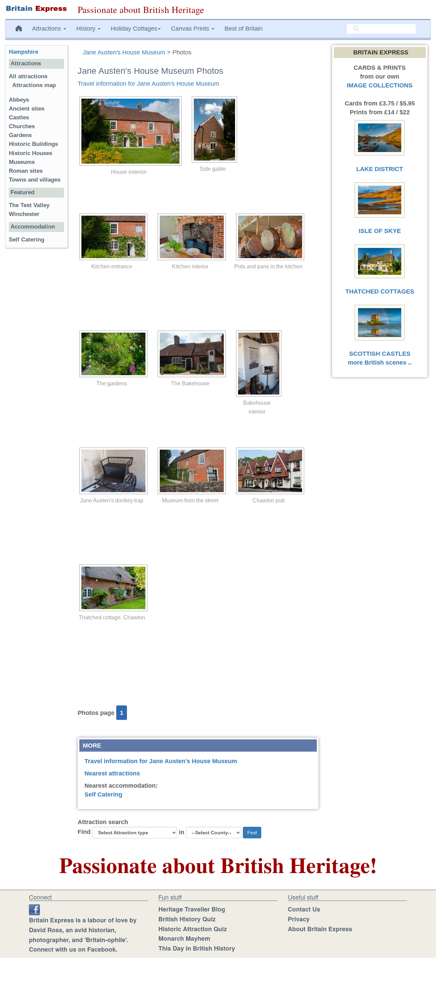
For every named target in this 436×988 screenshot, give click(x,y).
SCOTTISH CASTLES (379, 353)
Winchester (24, 214)
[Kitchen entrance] (112, 237)
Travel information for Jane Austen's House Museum (148, 83)
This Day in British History (196, 948)
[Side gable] (212, 130)
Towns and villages (34, 180)
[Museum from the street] (190, 471)
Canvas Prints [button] (191, 28)
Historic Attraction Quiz (192, 928)
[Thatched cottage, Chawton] (112, 588)
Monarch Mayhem (184, 938)
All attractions (28, 76)
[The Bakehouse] (190, 354)
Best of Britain (243, 28)
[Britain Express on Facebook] (34, 909)
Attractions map (34, 85)
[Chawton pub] (268, 471)
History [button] (86, 28)
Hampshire (23, 52)
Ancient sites (26, 108)
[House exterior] (129, 131)
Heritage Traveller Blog (191, 909)
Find (84, 831)
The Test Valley (29, 205)
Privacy (299, 919)
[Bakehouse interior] (257, 364)
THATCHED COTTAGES (379, 291)
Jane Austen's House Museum (124, 52)
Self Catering (103, 794)
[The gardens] (112, 354)
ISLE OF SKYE (380, 231)
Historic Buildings (33, 144)
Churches (22, 126)
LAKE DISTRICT (379, 169)
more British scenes (377, 362)
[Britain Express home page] (36, 9)
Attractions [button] (47, 28)
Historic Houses (30, 153)
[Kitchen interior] (190, 237)
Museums (22, 162)
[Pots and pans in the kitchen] (268, 237)
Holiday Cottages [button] (134, 28)
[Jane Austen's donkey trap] (112, 471)
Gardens (20, 135)
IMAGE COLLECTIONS (379, 85)
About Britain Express (320, 928)
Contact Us (304, 909)
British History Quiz (187, 919)
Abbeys (19, 100)
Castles (19, 117)
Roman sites (26, 171)
